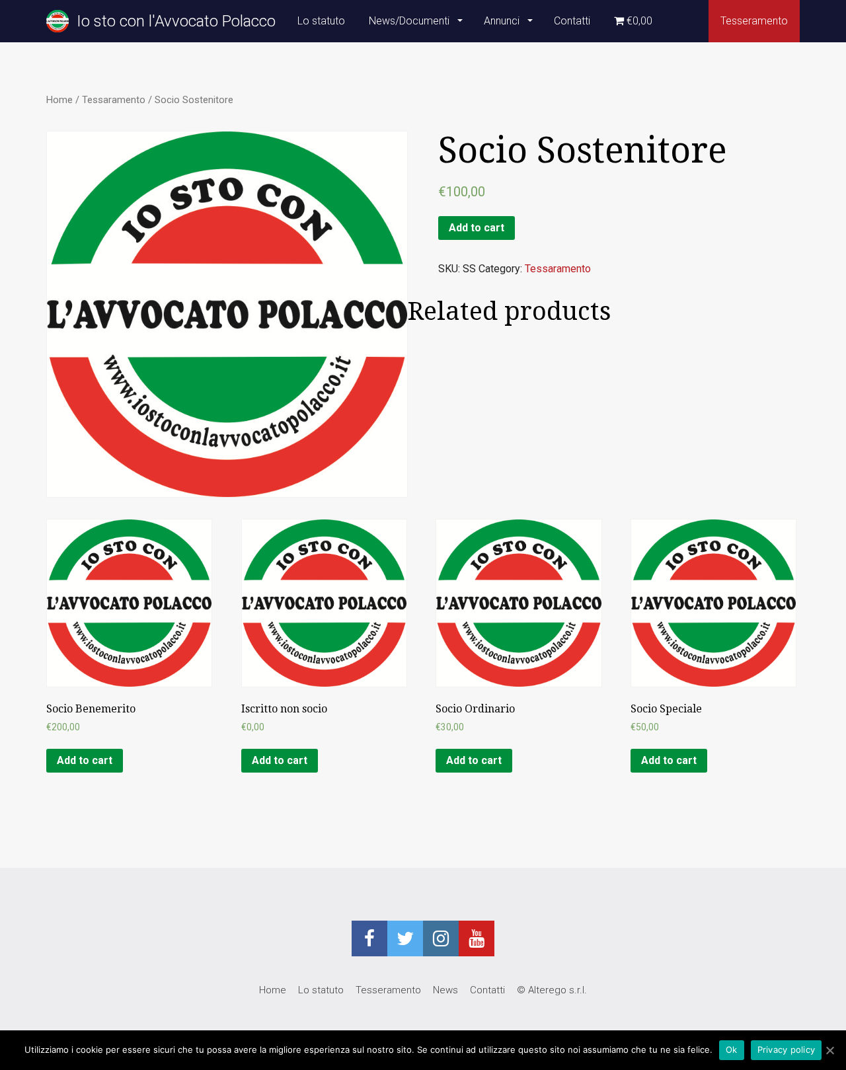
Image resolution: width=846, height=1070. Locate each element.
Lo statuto (321, 21)
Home (59, 100)
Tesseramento (754, 21)
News (445, 990)
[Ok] (829, 1050)
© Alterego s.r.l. (552, 990)
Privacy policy (786, 1049)
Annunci (503, 21)
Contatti (572, 21)
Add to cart (476, 227)
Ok (732, 1049)
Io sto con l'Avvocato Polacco (172, 21)
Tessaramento (113, 100)
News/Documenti (410, 21)
